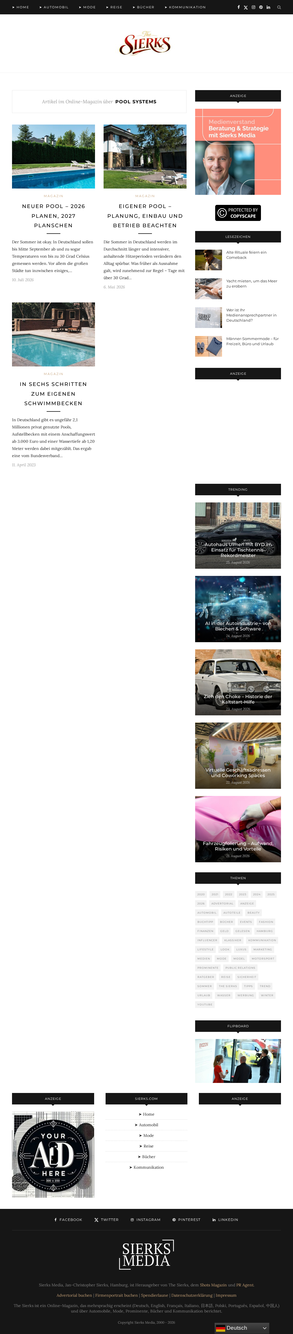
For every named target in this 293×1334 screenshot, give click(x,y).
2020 (201, 894)
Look (225, 949)
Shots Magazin (213, 1285)
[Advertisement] (238, 433)
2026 (201, 903)
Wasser (224, 995)
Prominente (208, 967)
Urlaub (203, 995)
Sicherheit (246, 976)
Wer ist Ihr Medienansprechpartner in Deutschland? (251, 315)
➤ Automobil (54, 7)
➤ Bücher (143, 7)
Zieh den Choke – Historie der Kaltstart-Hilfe (238, 699)
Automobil (207, 912)
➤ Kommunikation (185, 7)
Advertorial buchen (74, 1295)
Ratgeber (205, 976)
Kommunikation (262, 940)
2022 (228, 894)
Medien (203, 958)
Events (246, 921)
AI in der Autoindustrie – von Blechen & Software (238, 626)
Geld (224, 931)
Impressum (226, 1295)
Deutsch (236, 1328)
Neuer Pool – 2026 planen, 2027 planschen (53, 216)
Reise (226, 976)
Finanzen (205, 931)
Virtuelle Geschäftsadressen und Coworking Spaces (238, 772)
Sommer (204, 986)
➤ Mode (87, 7)
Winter (267, 995)
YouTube (205, 1004)
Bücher (226, 921)
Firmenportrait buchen (116, 1295)
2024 (257, 894)
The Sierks (228, 986)
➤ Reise (114, 7)
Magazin (54, 196)
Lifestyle (205, 949)
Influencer (207, 940)
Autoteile (232, 912)
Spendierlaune (154, 1295)
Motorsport (263, 958)
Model (239, 958)
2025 (271, 894)
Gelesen (242, 931)
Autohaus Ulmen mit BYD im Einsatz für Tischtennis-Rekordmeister (238, 550)
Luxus (241, 949)
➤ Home (20, 7)
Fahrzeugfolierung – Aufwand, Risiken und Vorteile (238, 846)
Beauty (254, 912)
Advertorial (222, 903)
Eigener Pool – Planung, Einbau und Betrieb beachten (145, 216)
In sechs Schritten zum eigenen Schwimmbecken (53, 394)
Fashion (266, 921)
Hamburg (265, 931)
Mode (222, 958)
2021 (215, 894)
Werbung (245, 995)
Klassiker (232, 940)
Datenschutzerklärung (192, 1295)
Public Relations (240, 967)
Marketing (263, 949)
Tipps (248, 986)
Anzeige (247, 903)
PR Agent (245, 1285)
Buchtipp (205, 921)
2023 (242, 894)
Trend (265, 986)
